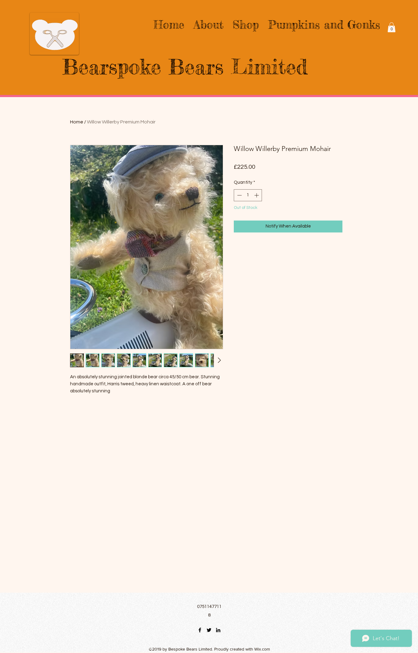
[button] (391, 27)
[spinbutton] (248, 195)
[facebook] (200, 630)
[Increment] (257, 195)
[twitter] (209, 630)
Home (76, 121)
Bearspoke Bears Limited (185, 66)
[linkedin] (218, 630)
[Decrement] (239, 195)
